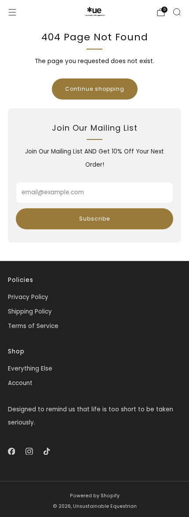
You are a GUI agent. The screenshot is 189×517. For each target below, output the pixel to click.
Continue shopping (94, 89)
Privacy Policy (28, 297)
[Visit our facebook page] (11, 451)
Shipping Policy (30, 311)
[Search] (176, 11)
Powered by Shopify (95, 495)
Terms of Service (33, 326)
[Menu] (12, 12)
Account (20, 383)
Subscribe (94, 218)
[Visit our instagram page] (29, 451)
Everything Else (30, 368)
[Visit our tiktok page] (46, 451)
